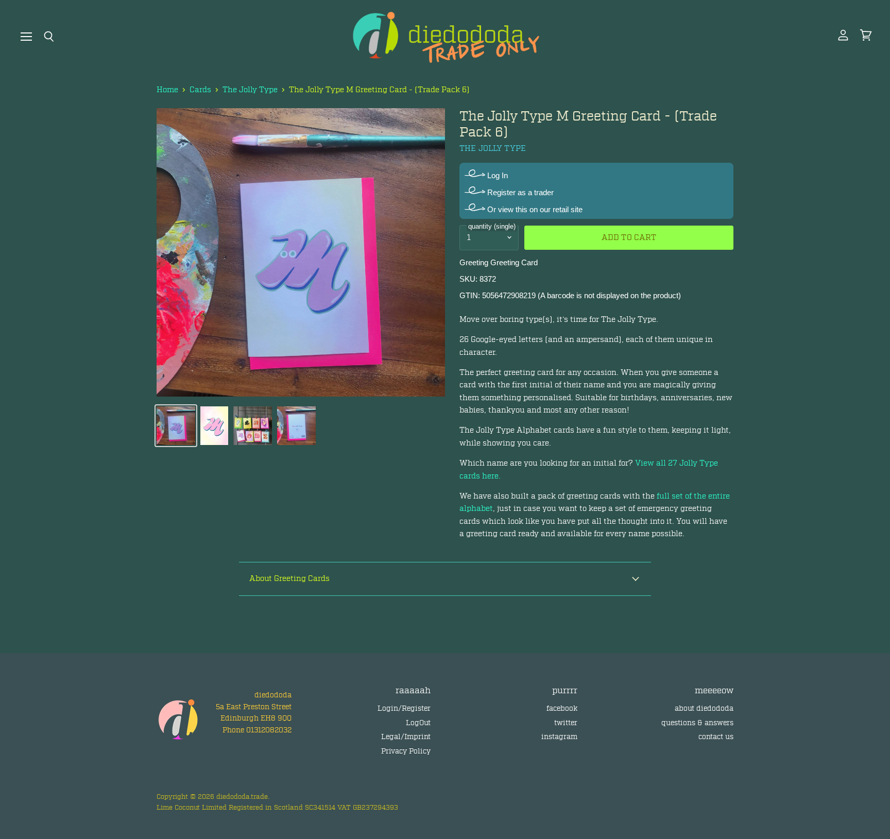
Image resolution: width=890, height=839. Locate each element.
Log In (496, 175)
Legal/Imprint (406, 736)
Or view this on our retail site (534, 209)
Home (167, 89)
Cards (200, 89)
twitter (565, 722)
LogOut (418, 722)
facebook (561, 708)
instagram (559, 736)
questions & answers (697, 722)
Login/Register (404, 708)
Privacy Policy (406, 751)
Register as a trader (519, 192)
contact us (715, 736)
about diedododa (704, 708)
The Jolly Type (250, 89)
